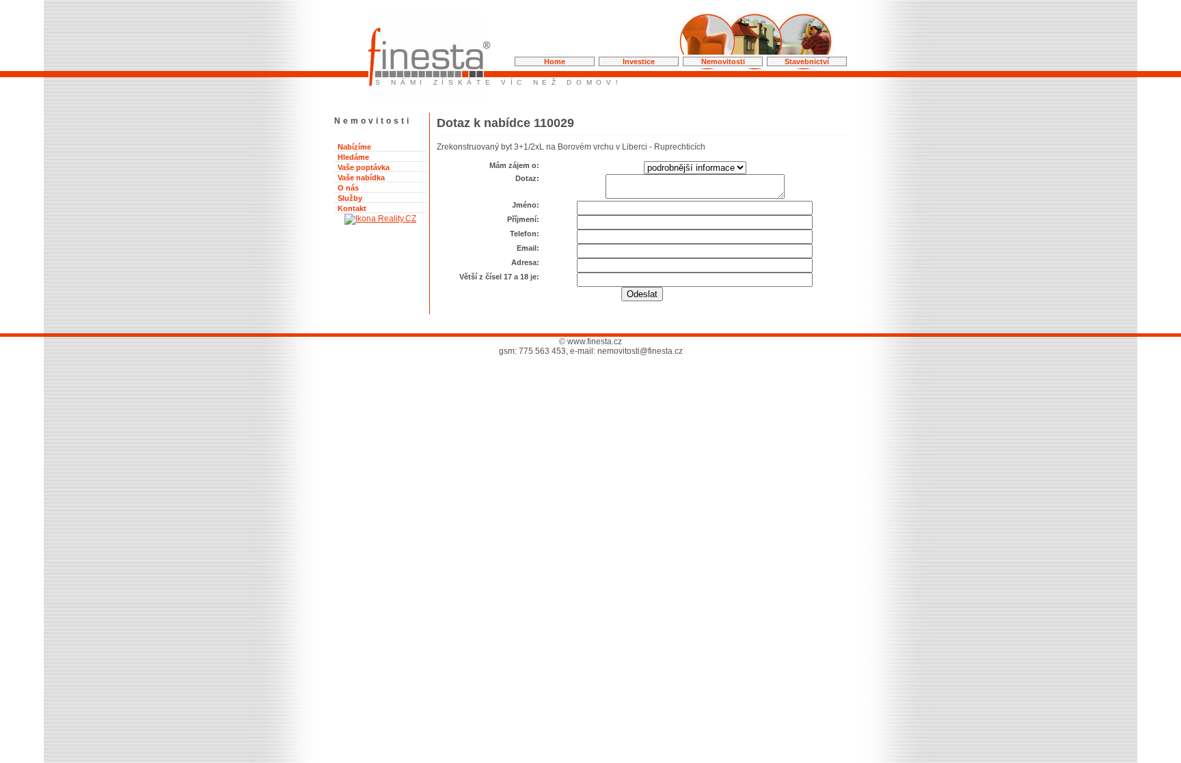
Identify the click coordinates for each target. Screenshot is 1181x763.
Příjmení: (523, 219)
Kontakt (352, 208)
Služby (350, 198)
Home (554, 61)
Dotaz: (527, 178)
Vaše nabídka (361, 178)
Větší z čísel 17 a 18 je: (499, 277)
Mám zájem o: (514, 165)
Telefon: (524, 234)
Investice (639, 61)
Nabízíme (354, 147)
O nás (348, 188)
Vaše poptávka (364, 167)
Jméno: (525, 205)
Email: (528, 248)
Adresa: (525, 262)
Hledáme (353, 157)
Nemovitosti (723, 61)
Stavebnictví (807, 61)
